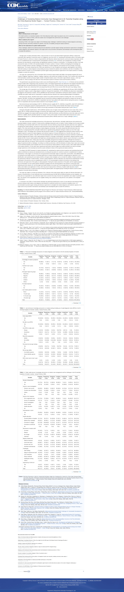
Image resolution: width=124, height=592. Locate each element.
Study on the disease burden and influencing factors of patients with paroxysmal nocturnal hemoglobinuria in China (39, 537)
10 (75, 166)
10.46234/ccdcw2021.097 (48, 13)
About (49, 10)
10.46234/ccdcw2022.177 (34, 524)
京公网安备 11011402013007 (94, 580)
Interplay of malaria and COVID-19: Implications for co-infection (30, 543)
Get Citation (96, 20)
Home (44, 10)
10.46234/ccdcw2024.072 (29, 509)
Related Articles (90, 51)
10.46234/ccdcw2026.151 (29, 494)
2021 (29, 13)
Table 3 (75, 116)
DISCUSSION (90, 46)
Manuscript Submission (69, 10)
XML (101, 23)
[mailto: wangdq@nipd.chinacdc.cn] (80, 24)
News (106, 10)
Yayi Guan (20, 26)
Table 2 (75, 107)
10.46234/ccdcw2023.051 (50, 517)
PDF (92, 23)
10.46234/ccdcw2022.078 (29, 529)
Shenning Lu (26, 24)
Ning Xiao (26, 26)
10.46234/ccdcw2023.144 (55, 512)
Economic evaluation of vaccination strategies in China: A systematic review (32, 553)
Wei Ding (20, 24)
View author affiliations (23, 28)
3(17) (33, 13)
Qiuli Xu (32, 24)
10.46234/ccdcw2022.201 (55, 520)
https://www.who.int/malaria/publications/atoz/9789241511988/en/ (35, 238)
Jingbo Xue (48, 24)
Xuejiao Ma (37, 24)
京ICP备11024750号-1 (82, 580)
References (89, 49)
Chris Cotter (68, 24)
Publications (57, 10)
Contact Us (112, 10)
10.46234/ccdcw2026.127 (29, 500)
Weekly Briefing (91, 10)
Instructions (81, 10)
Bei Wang (43, 24)
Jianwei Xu (62, 24)
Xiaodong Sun (55, 24)
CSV (80, 303)
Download (100, 10)
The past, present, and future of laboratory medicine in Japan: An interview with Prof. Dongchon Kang (37, 546)
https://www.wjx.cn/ (63, 82)
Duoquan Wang (76, 24)
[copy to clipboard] (38, 480)
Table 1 (55, 101)
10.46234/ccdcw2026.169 (73, 490)
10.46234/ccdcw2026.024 (54, 504)
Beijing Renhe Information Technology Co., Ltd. (65, 590)
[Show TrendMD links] (83, 571)
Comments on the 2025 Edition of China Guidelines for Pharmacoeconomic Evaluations (34, 566)
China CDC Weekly (22, 13)
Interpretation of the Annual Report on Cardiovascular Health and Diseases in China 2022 (34, 559)
